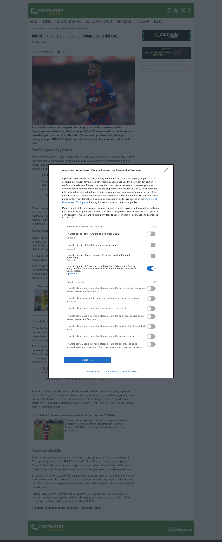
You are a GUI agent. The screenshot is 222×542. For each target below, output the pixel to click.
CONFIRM (88, 360)
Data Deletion (93, 371)
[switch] (151, 234)
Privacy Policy (129, 371)
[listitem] (111, 226)
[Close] (167, 171)
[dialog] (111, 271)
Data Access (111, 371)
